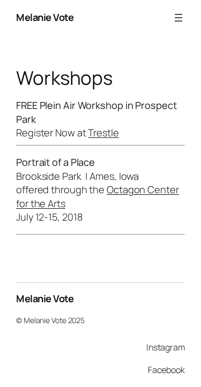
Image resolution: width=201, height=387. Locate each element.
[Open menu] (178, 17)
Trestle (103, 132)
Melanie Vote (44, 17)
